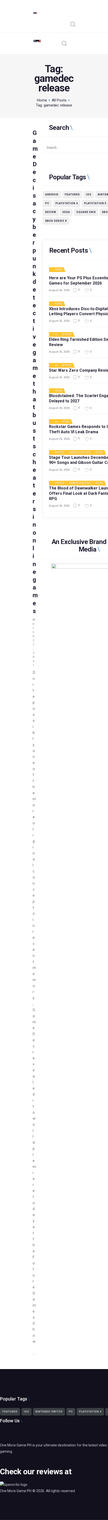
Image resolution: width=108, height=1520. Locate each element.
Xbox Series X (56, 221)
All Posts (59, 100)
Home (42, 100)
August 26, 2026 (59, 290)
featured (72, 194)
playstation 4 (67, 203)
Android (52, 194)
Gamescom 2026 (80, 452)
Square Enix (86, 212)
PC (47, 203)
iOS (88, 194)
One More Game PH (16, 1491)
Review (50, 212)
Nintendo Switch (49, 1411)
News (58, 269)
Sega (66, 212)
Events (59, 452)
